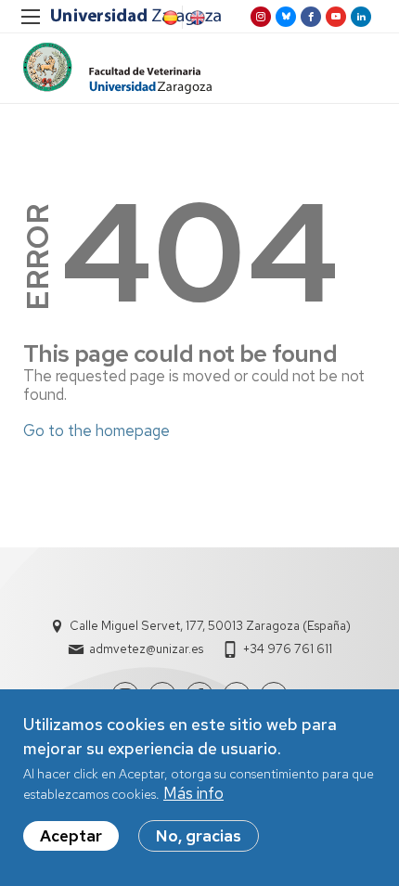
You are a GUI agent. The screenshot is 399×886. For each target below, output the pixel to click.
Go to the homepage (96, 430)
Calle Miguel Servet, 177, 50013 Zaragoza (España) (210, 626)
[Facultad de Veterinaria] (117, 68)
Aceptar (71, 836)
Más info (193, 793)
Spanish (169, 17)
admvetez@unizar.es (146, 649)
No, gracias (198, 836)
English (196, 17)
